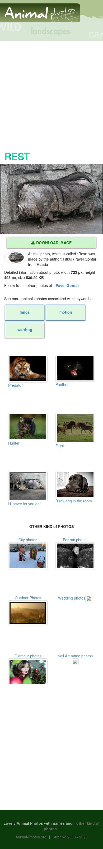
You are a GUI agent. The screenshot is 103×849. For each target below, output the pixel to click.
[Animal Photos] (40, 10)
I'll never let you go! (24, 503)
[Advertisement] (51, 92)
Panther (62, 384)
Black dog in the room (73, 500)
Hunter (14, 443)
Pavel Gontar (67, 285)
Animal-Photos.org (31, 836)
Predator (15, 385)
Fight (59, 445)
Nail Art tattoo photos (75, 655)
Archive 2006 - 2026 (71, 836)
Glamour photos (28, 655)
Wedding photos (71, 598)
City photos (27, 539)
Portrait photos (75, 539)
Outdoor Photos (28, 597)
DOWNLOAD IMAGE (53, 242)
